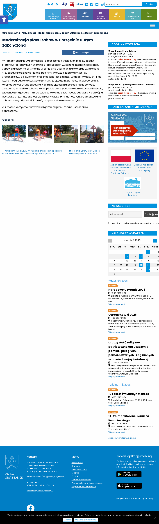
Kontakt (75, 476)
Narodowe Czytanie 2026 (126, 290)
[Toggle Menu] (152, 25)
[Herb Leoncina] (10, 11)
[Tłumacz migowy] (64, 4)
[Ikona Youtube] (96, 4)
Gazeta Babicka (101, 17)
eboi (80, 4)
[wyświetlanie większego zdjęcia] (5, 127)
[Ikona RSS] (86, 4)
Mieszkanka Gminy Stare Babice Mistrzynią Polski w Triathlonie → (84, 152)
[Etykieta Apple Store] (129, 487)
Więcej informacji (116, 304)
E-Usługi (76, 473)
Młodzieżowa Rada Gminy (69, 17)
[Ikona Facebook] (91, 4)
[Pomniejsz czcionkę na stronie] (53, 4)
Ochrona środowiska (81, 479)
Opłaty (149, 16)
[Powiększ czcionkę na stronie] (57, 4)
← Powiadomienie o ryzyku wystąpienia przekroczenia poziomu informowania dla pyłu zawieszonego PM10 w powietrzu (32, 152)
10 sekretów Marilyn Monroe (128, 394)
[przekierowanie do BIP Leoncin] (72, 4)
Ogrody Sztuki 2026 (122, 315)
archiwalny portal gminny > (40, 490)
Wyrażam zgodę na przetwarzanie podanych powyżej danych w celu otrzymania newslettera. (134, 223)
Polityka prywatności (85, 519)
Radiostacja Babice (53, 17)
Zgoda (67, 519)
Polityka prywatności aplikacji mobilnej (134, 498)
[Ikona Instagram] (101, 4)
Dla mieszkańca (79, 469)
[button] (4, 20)
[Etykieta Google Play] (129, 475)
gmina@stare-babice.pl (45, 471)
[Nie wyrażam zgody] (155, 517)
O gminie (76, 466)
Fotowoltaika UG (133, 17)
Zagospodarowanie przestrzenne (87, 483)
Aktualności (77, 462)
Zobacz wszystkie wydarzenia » (123, 438)
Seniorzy (85, 16)
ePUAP (117, 16)
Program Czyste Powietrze (84, 486)
